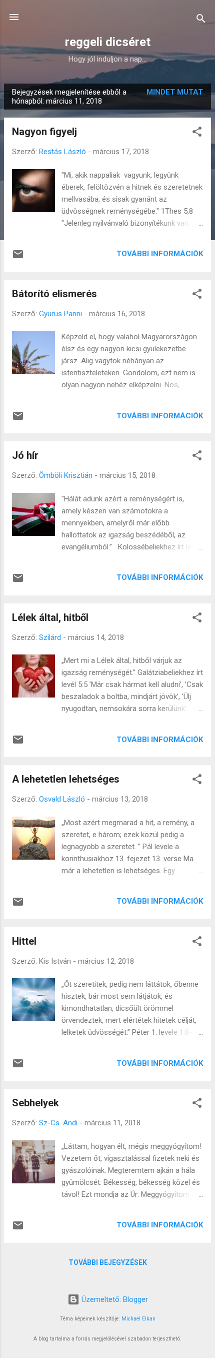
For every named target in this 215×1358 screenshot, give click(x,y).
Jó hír (25, 455)
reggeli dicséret (107, 42)
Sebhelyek (35, 1103)
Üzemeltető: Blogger (114, 1299)
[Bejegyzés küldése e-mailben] (18, 257)
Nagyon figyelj (44, 132)
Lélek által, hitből (50, 617)
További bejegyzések (107, 1262)
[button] (197, 133)
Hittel (24, 941)
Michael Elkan (139, 1318)
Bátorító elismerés (54, 294)
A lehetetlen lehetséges (66, 779)
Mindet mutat (174, 92)
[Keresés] (201, 20)
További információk (159, 253)
